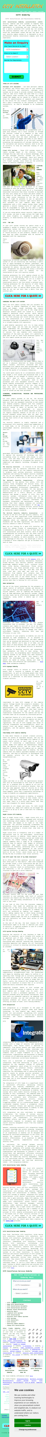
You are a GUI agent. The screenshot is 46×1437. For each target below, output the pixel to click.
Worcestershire (8, 1380)
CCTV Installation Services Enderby (17, 1271)
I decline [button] (28, 1425)
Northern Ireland (36, 1379)
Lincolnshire (7, 1384)
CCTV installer (37, 1168)
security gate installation (33, 1353)
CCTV (26, 150)
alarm (19, 867)
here (12, 1267)
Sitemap (4, 1415)
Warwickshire (7, 1382)
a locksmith (14, 1349)
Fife (40, 1380)
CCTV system (36, 936)
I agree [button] (27, 1421)
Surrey (34, 1380)
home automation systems (30, 1347)
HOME (21, 11)
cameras (26, 808)
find (8, 1234)
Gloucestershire (22, 1379)
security (40, 1114)
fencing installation (18, 1342)
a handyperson (35, 1349)
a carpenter (27, 1346)
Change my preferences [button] (27, 1429)
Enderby (33, 559)
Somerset (39, 1382)
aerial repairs (15, 1351)
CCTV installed (20, 1330)
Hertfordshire (18, 1382)
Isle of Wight (30, 1382)
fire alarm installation (12, 1340)
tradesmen (6, 1356)
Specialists (6, 1417)
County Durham (22, 1380)
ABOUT (30, 11)
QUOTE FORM (9, 1220)
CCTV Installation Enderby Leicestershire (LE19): (23, 22)
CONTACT (35, 11)
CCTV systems (25, 23)
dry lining (16, 1354)
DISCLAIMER (41, 11)
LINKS (25, 11)
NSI (39, 505)
